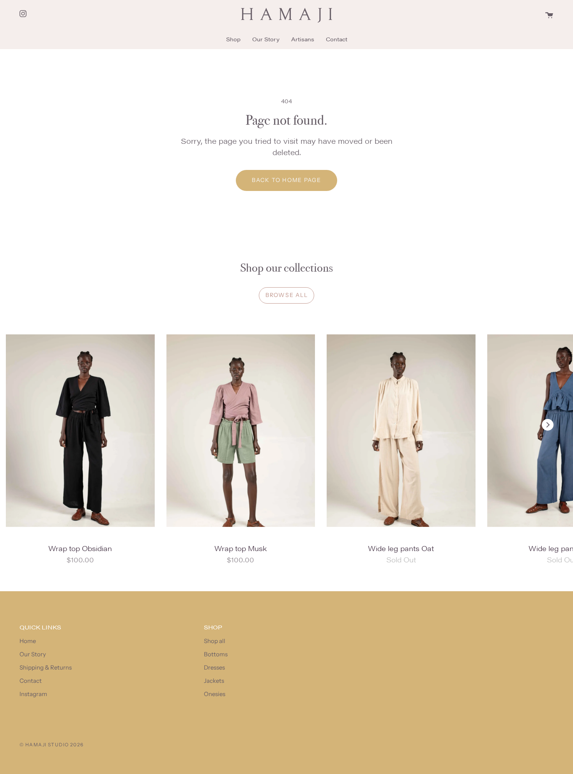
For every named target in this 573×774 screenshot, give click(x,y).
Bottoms (216, 654)
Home (27, 641)
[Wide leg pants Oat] (401, 430)
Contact (30, 680)
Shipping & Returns (45, 667)
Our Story (32, 654)
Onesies (214, 694)
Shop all (214, 641)
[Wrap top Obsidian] (80, 430)
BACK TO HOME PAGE (286, 180)
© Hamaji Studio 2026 (51, 744)
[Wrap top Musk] (240, 430)
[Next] (548, 425)
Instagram (33, 694)
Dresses (214, 667)
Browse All (286, 295)
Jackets (214, 680)
